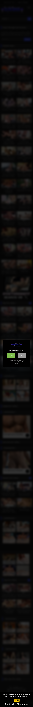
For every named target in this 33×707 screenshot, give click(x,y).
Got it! (16, 700)
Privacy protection (23, 704)
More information (9, 704)
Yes (11, 355)
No (22, 355)
